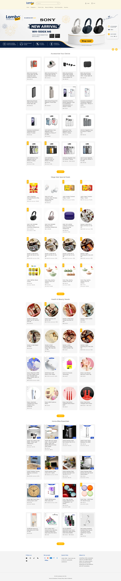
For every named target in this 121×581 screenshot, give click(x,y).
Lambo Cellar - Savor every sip (68, 558)
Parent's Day (41, 7)
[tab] (58, 48)
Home (28, 7)
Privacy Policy (61, 578)
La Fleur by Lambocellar (66, 559)
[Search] (58, 3)
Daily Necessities (58, 7)
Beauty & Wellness (49, 7)
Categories (33, 7)
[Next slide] (116, 49)
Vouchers (66, 7)
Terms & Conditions (53, 578)
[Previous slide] (113, 49)
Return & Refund (68, 578)
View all (61, 171)
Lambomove (64, 561)
